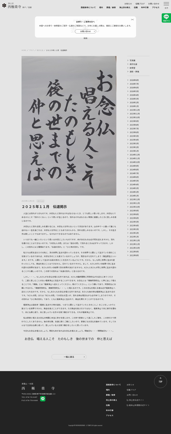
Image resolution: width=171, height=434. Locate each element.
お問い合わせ (85, 31)
